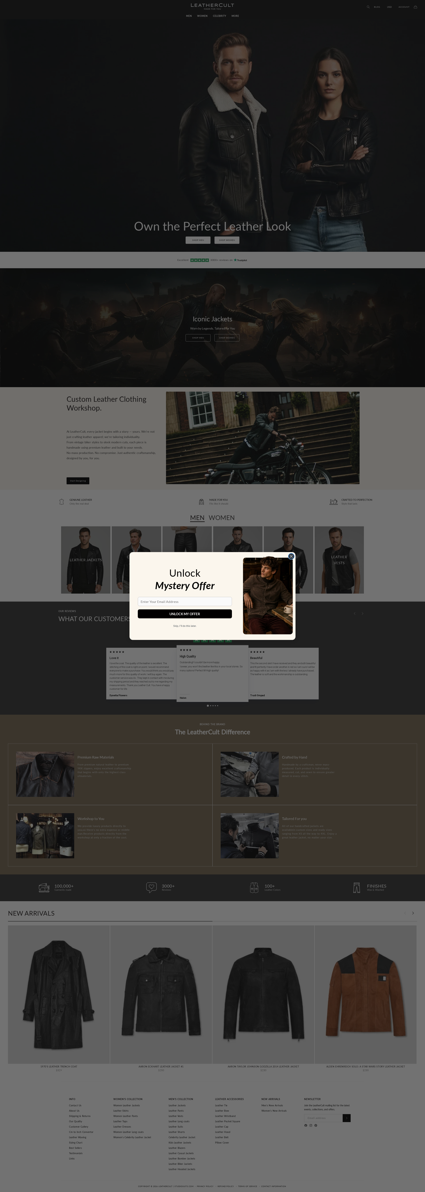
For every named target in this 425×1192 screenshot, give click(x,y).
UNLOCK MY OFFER (185, 614)
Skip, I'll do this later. (184, 625)
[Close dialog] (291, 556)
